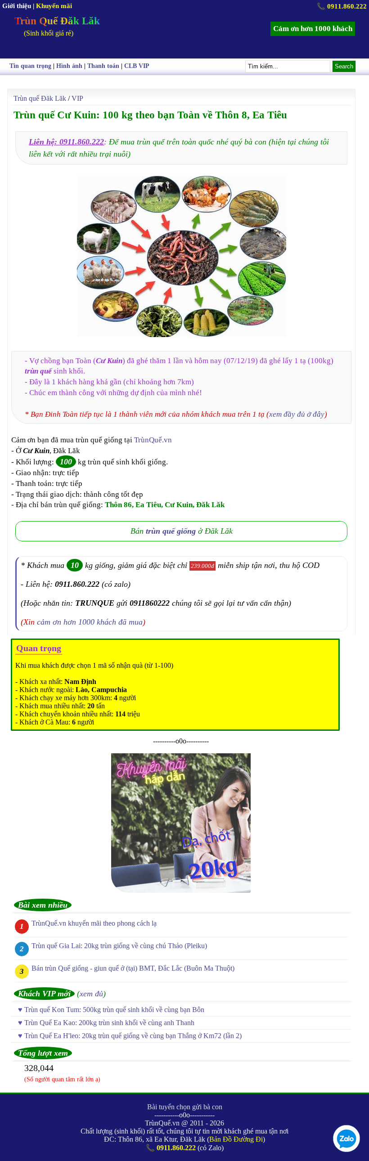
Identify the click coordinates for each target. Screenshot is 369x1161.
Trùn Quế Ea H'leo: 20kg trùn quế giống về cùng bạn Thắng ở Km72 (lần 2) (133, 1036)
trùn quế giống (171, 531)
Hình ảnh (69, 66)
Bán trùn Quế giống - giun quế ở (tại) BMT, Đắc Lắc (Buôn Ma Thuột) (133, 968)
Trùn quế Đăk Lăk (40, 98)
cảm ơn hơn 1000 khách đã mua (90, 621)
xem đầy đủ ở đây (296, 414)
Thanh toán (103, 66)
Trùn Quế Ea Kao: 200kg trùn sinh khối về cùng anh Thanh (109, 1022)
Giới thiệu (16, 5)
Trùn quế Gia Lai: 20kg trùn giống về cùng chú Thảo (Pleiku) (119, 946)
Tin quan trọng (30, 66)
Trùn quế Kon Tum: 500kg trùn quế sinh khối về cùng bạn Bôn (114, 1009)
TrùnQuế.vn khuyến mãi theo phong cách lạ (94, 923)
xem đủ (91, 993)
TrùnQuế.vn (153, 440)
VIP (77, 98)
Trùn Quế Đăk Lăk (57, 21)
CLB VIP (136, 66)
